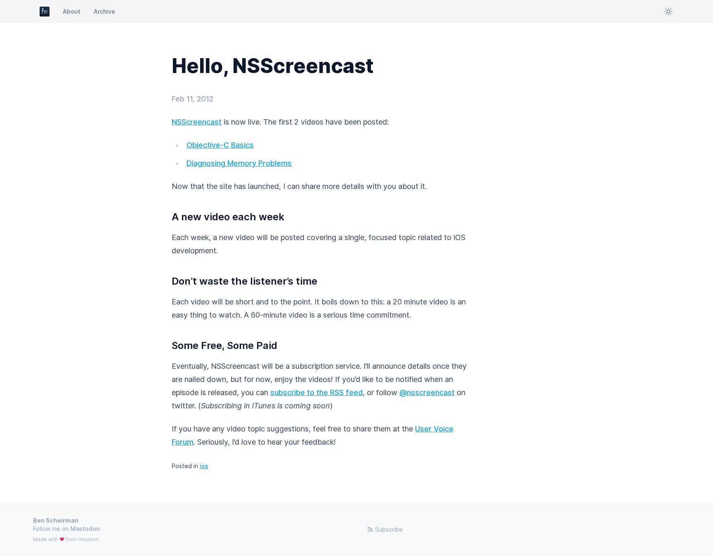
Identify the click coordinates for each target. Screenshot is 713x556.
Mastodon (85, 528)
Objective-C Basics (220, 145)
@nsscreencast (427, 392)
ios (204, 465)
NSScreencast (197, 122)
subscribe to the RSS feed (316, 392)
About (71, 11)
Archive (104, 11)
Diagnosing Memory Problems (239, 163)
